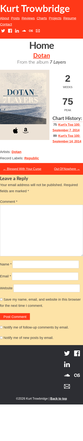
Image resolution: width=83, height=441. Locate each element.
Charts (42, 18)
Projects (55, 18)
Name (6, 264)
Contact (6, 24)
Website (6, 288)
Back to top (58, 398)
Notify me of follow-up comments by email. (36, 327)
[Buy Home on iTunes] (15, 134)
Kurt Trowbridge (35, 9)
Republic (31, 158)
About (4, 18)
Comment (8, 202)
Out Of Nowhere (67, 169)
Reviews (28, 18)
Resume (69, 18)
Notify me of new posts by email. (28, 338)
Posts (15, 18)
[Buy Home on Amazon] (25, 134)
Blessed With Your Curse (22, 169)
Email (5, 276)
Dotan (41, 56)
